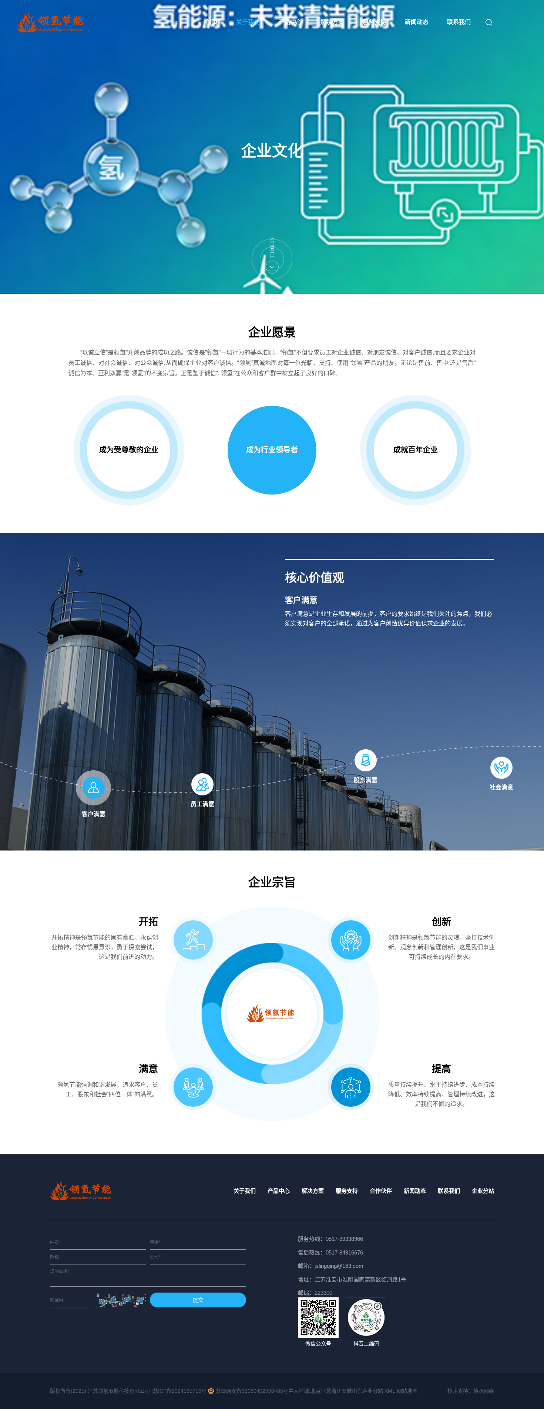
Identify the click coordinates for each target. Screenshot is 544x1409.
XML (390, 1391)
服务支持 (374, 22)
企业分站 (483, 1191)
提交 (198, 1300)
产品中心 (290, 22)
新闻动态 (417, 22)
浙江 (336, 1391)
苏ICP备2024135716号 (179, 1391)
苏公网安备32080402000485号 (252, 1391)
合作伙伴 (381, 1191)
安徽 (347, 1391)
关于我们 (248, 22)
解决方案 (332, 22)
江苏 (326, 1391)
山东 (357, 1391)
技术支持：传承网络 (470, 1391)
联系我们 (459, 22)
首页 (212, 22)
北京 (315, 1391)
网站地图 (407, 1391)
